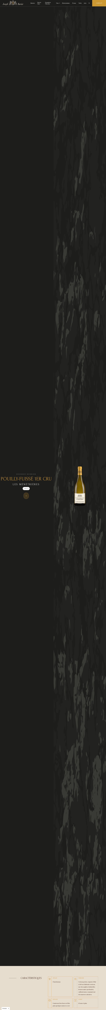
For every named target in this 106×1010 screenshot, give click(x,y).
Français (4, 1008)
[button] (58, 3)
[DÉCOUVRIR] (26, 496)
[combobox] (6, 1008)
